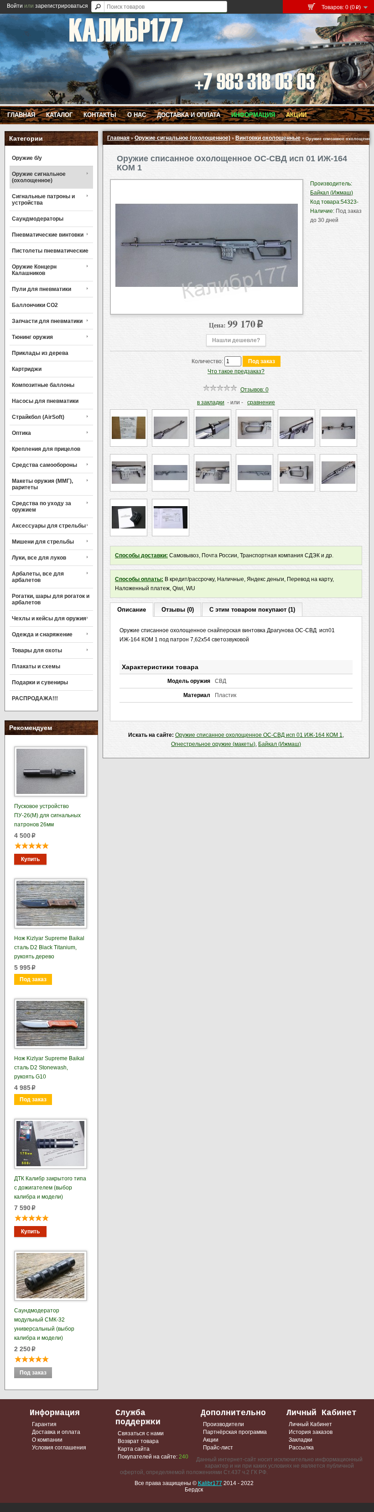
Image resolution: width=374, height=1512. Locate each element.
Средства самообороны (44, 465)
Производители (223, 1424)
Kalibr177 (210, 1483)
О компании (47, 1440)
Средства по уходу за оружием (41, 506)
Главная (21, 114)
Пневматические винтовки (47, 235)
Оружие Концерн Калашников (34, 270)
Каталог (59, 114)
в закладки (210, 402)
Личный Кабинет (310, 1424)
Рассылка (301, 1447)
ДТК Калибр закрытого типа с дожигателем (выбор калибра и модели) (50, 1187)
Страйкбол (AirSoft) (38, 417)
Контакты (99, 114)
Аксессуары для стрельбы (49, 526)
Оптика (21, 433)
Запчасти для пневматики (47, 321)
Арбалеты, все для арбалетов (38, 577)
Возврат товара (138, 1441)
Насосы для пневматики (45, 401)
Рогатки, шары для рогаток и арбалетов (50, 599)
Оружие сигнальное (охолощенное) (39, 177)
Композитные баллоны (43, 385)
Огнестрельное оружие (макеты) (213, 744)
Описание (131, 609)
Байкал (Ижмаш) (279, 744)
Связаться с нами (141, 1433)
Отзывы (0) (177, 609)
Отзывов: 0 (254, 389)
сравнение (261, 402)
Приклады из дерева (40, 353)
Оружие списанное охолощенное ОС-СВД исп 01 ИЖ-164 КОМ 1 (259, 735)
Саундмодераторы (37, 219)
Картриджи (27, 369)
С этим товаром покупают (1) (252, 609)
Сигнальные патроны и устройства (43, 199)
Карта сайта (134, 1449)
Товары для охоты (37, 650)
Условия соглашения (59, 1447)
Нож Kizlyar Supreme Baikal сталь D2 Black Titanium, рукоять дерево (49, 947)
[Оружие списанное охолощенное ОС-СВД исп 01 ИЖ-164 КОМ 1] (206, 304)
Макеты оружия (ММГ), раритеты (42, 484)
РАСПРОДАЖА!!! (35, 698)
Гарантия (44, 1424)
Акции (296, 114)
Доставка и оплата (188, 114)
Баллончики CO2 (35, 305)
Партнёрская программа (235, 1432)
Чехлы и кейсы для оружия (49, 618)
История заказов (310, 1432)
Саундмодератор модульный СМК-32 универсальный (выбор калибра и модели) (44, 1324)
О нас (136, 114)
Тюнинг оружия (32, 337)
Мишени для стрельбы (43, 542)
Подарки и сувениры (40, 682)
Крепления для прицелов (46, 449)
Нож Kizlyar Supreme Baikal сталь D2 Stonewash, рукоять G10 (49, 1067)
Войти (15, 6)
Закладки (300, 1440)
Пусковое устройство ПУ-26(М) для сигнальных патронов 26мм (47, 815)
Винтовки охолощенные (268, 138)
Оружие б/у (27, 158)
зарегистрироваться (61, 6)
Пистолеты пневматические (50, 251)
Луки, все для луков (39, 558)
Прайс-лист (218, 1447)
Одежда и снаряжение (42, 634)
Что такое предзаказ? (236, 371)
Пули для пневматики (41, 289)
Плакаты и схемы (36, 666)
